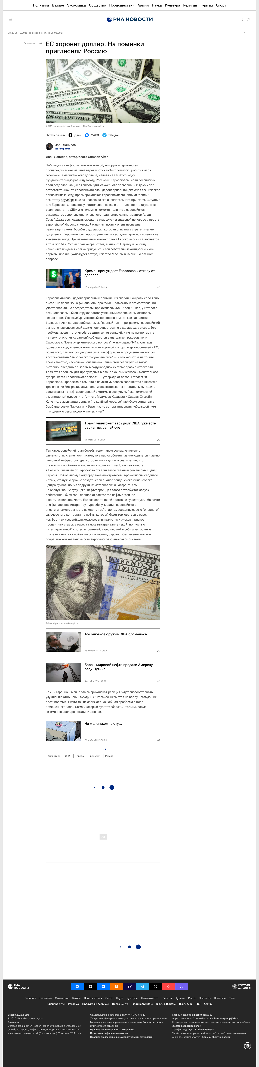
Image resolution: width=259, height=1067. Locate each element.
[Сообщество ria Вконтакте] (103, 986)
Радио (191, 998)
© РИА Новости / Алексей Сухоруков (63, 126)
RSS (198, 1004)
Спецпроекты (55, 1004)
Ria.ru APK (185, 1004)
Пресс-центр (120, 1004)
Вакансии (13, 1022)
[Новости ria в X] (155, 986)
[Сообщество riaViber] (181, 986)
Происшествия (93, 998)
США (67, 756)
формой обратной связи (186, 1025)
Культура (132, 998)
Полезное (220, 998)
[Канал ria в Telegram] (142, 986)
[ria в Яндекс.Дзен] (90, 986)
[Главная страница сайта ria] (129, 19)
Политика (30, 998)
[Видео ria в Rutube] (129, 986)
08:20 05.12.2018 (17, 32)
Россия (109, 756)
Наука (119, 998)
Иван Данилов (65, 145)
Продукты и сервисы (95, 1004)
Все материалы (62, 149)
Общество (45, 998)
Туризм (180, 998)
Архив (208, 1004)
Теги (232, 998)
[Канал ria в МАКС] (77, 986)
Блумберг (67, 200)
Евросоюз (94, 756)
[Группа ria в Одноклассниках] (116, 986)
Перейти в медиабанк (93, 126)
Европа (79, 756)
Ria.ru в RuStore (166, 1004)
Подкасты (205, 998)
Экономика (62, 998)
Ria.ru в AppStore (142, 1004)
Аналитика (54, 756)
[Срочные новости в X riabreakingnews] (168, 986)
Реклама (73, 1004)
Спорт (109, 998)
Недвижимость (150, 998)
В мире (76, 998)
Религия (167, 998)
